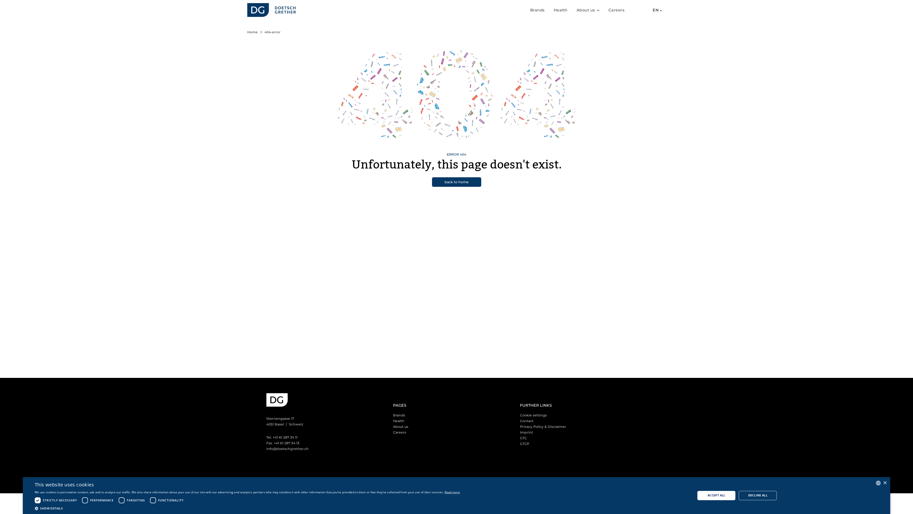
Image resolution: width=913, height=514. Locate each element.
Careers (616, 10)
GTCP (524, 444)
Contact (527, 421)
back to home (457, 182)
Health (561, 10)
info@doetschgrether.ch (287, 449)
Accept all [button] (716, 495)
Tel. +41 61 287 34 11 (281, 437)
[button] (247, 508)
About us (400, 427)
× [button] (885, 483)
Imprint (526, 432)
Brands (537, 10)
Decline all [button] (757, 495)
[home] (271, 10)
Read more (452, 492)
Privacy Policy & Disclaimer (543, 427)
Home (252, 32)
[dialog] (456, 495)
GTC (523, 438)
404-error (272, 32)
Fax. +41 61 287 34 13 (282, 443)
